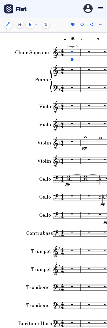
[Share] (91, 25)
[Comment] (82, 24)
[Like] (72, 24)
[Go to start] (20, 24)
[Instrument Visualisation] (45, 24)
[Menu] (100, 9)
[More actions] (101, 25)
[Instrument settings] (8, 24)
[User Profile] (88, 9)
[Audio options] (36, 24)
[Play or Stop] (30, 24)
